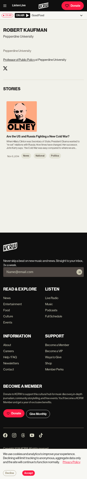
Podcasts (51, 310)
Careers (8, 351)
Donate (75, 6)
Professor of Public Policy (19, 59)
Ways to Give (53, 357)
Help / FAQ (10, 357)
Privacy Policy (71, 462)
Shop (48, 363)
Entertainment (12, 304)
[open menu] (6, 5)
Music (49, 304)
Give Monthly (38, 414)
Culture (8, 316)
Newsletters (11, 363)
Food (6, 310)
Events (7, 322)
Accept (28, 473)
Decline (9, 473)
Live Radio (51, 298)
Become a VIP (54, 351)
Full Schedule (53, 316)
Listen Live (19, 5)
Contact (8, 369)
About (7, 345)
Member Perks (54, 369)
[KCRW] (10, 250)
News (7, 298)
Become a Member (57, 345)
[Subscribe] (79, 272)
